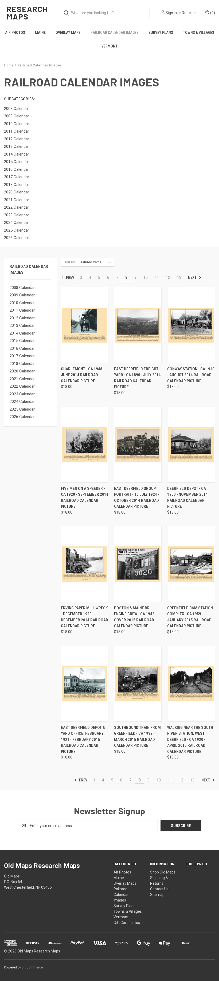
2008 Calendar (22, 287)
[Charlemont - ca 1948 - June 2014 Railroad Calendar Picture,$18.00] (84, 325)
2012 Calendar (22, 318)
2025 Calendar (22, 409)
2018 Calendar (22, 363)
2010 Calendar (22, 302)
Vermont (109, 46)
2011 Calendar (22, 310)
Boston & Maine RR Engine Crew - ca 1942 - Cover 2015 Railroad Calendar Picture (135, 617)
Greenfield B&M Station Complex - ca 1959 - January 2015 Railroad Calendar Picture (190, 617)
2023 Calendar (22, 394)
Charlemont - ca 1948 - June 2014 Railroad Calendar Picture (82, 375)
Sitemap (157, 894)
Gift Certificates (127, 922)
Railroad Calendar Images (115, 32)
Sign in (171, 13)
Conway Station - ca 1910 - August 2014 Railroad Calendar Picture (190, 375)
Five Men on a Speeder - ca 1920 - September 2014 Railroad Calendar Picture (84, 497)
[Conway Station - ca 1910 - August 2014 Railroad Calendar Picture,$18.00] (191, 325)
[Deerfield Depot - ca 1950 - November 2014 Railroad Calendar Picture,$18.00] (191, 445)
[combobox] (104, 13)
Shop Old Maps (162, 872)
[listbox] (96, 262)
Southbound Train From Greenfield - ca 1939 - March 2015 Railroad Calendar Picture (137, 736)
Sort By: (70, 262)
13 (179, 277)
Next (192, 277)
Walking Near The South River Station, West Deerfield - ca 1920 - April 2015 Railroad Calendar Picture (190, 739)
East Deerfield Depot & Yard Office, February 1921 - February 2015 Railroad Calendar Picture (83, 739)
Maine (40, 32)
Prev (69, 277)
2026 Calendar (22, 416)
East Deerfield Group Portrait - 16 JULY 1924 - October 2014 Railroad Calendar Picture (136, 497)
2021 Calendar (22, 378)
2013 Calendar (22, 325)
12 (168, 277)
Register (189, 13)
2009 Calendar (22, 295)
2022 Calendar (22, 386)
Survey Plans (160, 32)
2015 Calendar (22, 340)
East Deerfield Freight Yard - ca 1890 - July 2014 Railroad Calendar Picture (137, 378)
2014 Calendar (22, 333)
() (212, 13)
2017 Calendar (22, 356)
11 (157, 277)
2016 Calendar (22, 348)
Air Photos (15, 32)
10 (145, 277)
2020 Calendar (22, 371)
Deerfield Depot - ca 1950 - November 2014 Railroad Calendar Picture (187, 497)
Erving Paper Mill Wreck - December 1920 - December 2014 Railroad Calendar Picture (84, 617)
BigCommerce (32, 967)
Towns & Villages (198, 32)
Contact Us (159, 889)
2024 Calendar (22, 401)
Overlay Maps (68, 32)
